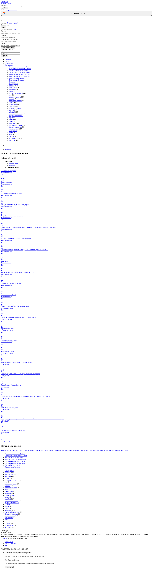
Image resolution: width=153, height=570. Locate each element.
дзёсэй (11, 119)
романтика (13, 104)
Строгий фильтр (13, 560)
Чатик (7, 61)
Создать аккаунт (11, 10)
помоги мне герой (7, 450)
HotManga (4, 538)
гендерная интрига (16, 93)
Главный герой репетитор (63, 450)
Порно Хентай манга (16, 78)
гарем (11, 91)
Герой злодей (32, 450)
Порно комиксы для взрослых (19, 74)
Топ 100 (8, 149)
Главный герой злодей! (97, 450)
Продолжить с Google (76, 13)
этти (10, 102)
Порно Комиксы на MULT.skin (20, 69)
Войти (5, 8)
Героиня (108, 450)
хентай (11, 86)
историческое (14, 138)
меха (10, 134)
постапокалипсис (15, 101)
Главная (8, 59)
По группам (13, 84)
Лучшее (12, 165)
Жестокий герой (117, 450)
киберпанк (13, 131)
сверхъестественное (16, 116)
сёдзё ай (12, 112)
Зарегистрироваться (8, 47)
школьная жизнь (15, 97)
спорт (11, 121)
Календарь (8, 63)
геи (10, 95)
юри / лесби (13, 87)
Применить (9, 567)
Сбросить (5, 55)
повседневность (15, 108)
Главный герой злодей (45, 450)
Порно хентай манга (16, 80)
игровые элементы (15, 114)
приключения (14, 129)
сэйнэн (11, 136)
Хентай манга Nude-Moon (18, 71)
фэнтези (12, 106)
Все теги (12, 82)
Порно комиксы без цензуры (19, 76)
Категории (9, 65)
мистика (12, 140)
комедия (12, 123)
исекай (11, 99)
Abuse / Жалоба (10, 544)
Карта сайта (9, 542)
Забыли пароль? (12, 23)
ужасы (11, 110)
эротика (12, 89)
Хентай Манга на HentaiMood (19, 72)
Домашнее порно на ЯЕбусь (19, 67)
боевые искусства (15, 127)
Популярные (13, 163)
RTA (6, 545)
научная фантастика (16, 125)
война (11, 133)
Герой (126, 450)
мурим (11, 118)
